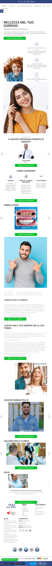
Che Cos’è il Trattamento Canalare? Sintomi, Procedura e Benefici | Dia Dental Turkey (10, 532)
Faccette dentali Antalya (39, 511)
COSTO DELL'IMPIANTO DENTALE (24, 6)
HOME (23, 507)
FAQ (44, 6)
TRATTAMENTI (12, 6)
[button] (4, 6)
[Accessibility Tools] (1, 11)
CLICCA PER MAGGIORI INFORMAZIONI (17, 315)
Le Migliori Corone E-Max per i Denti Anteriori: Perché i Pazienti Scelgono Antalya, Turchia (10, 522)
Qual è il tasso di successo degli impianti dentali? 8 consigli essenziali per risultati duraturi (10, 527)
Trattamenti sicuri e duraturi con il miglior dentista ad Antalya (26, 490)
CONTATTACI (4, 8)
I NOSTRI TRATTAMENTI (36, 64)
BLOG (48, 6)
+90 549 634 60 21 (27, 526)
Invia (31, 563)
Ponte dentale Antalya (39, 514)
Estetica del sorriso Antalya (40, 513)
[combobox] (16, 563)
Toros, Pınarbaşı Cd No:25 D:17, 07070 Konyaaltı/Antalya (24, 522)
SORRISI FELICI (37, 6)
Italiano (33, 1)
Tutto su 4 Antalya (38, 508)
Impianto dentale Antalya (39, 507)
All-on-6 (36, 510)
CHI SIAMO (24, 508)
